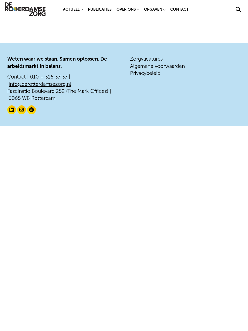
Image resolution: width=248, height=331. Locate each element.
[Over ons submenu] (138, 9)
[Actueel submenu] (82, 9)
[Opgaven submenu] (164, 9)
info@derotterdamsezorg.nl (40, 84)
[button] (238, 9)
